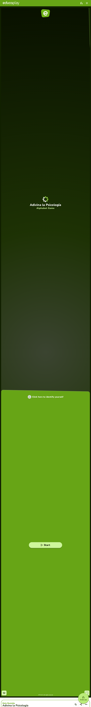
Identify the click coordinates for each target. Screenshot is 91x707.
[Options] (86, 704)
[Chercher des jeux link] (81, 3)
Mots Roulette (8, 703)
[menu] (86, 3)
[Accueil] (11, 3)
